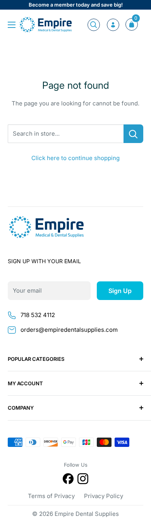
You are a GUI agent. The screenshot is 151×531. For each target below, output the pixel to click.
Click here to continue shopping (75, 158)
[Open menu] (11, 25)
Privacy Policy (103, 496)
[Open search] (93, 24)
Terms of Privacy (51, 496)
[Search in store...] (133, 133)
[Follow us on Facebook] (68, 480)
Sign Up (120, 291)
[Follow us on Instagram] (82, 480)
